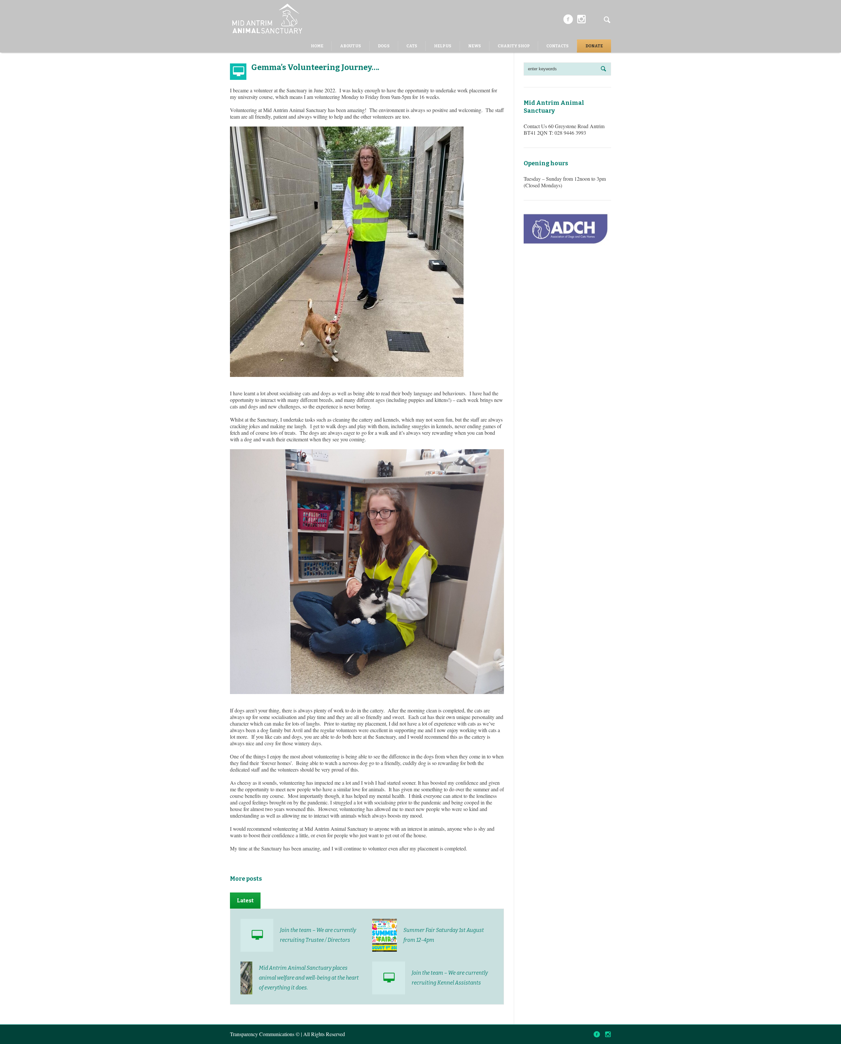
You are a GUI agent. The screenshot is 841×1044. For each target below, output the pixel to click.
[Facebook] (568, 19)
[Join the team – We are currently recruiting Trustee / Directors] (256, 935)
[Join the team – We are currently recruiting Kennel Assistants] (388, 978)
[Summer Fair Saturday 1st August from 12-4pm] (384, 934)
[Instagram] (581, 19)
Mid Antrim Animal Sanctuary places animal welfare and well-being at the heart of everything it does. (309, 978)
